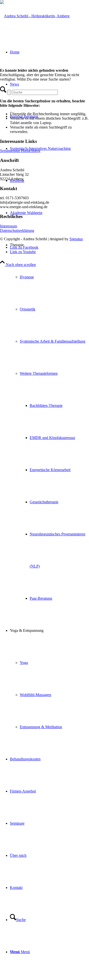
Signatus (76, 239)
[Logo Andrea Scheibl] (34, 16)
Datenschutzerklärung (17, 230)
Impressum (8, 226)
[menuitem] (49, 148)
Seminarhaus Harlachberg (20, 151)
